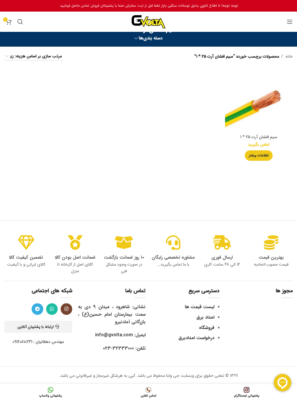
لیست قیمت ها (199, 306)
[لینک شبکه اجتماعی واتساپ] (52, 309)
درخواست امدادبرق (196, 337)
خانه (289, 56)
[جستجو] (20, 22)
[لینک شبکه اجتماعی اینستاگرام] (66, 309)
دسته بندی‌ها (151, 38)
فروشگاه (206, 327)
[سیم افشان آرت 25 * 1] (259, 99)
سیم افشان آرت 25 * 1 (258, 137)
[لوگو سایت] (148, 21)
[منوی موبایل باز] (290, 22)
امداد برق (205, 317)
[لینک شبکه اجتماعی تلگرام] (37, 309)
